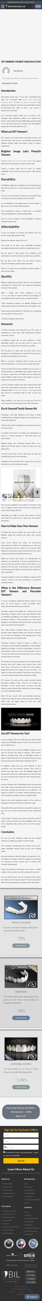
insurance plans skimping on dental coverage (18, 102)
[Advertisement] (21, 31)
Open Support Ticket (9, 1214)
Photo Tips (6, 1223)
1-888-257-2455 (11, 1265)
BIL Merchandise (8, 1196)
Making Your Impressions (11, 1227)
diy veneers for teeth (18, 78)
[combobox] (6, 1147)
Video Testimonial (8, 1233)
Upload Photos (7, 1220)
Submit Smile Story (8, 1230)
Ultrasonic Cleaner (9, 1193)
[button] (3, 6)
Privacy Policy (13, 1281)
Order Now (21, 946)
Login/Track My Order (9, 1211)
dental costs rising (30, 100)
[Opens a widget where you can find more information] (32, 1297)
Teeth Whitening (8, 1190)
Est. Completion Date (9, 1217)
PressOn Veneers (21, 390)
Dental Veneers (7, 1183)
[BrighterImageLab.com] (17, 6)
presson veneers (32, 78)
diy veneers (6, 78)
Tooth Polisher (7, 1187)
